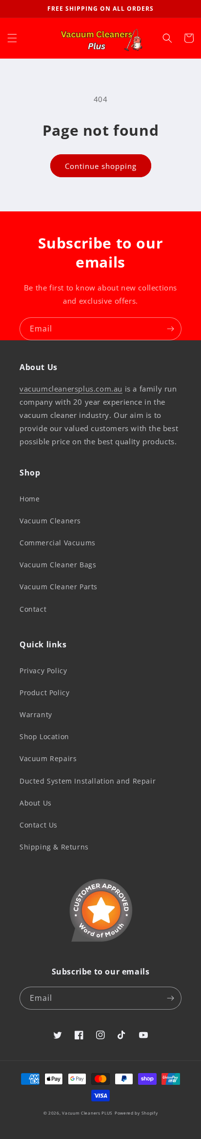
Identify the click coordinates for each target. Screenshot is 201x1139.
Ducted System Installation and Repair (88, 781)
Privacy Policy (43, 670)
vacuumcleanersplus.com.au (71, 388)
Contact (33, 609)
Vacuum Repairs (48, 758)
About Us (36, 803)
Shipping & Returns (54, 846)
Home (30, 498)
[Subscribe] (170, 328)
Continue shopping (101, 166)
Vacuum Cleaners (50, 520)
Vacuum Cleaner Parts (59, 586)
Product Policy (44, 692)
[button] (12, 38)
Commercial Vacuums (58, 542)
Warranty (36, 714)
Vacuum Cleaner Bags (58, 564)
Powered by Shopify (136, 1113)
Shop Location (44, 736)
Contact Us (39, 824)
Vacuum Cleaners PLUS (87, 1113)
